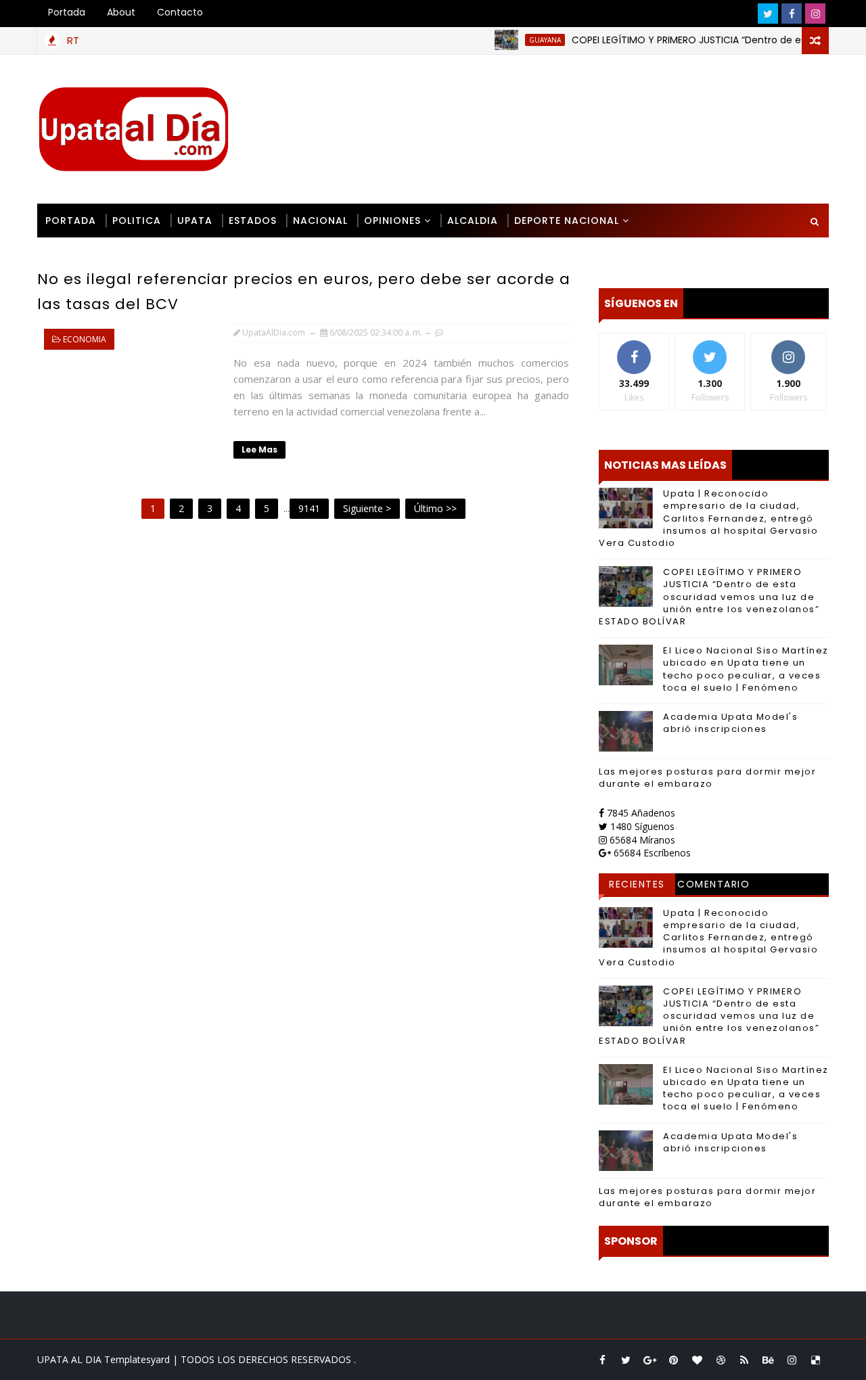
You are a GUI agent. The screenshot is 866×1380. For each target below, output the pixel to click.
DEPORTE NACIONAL (566, 220)
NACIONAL (320, 220)
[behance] (768, 1360)
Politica (136, 220)
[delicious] (815, 1360)
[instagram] (815, 13)
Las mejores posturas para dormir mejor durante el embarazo (707, 777)
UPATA (194, 220)
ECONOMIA (84, 339)
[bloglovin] (697, 1360)
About (121, 12)
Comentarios (713, 886)
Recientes (637, 884)
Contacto (180, 12)
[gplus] (649, 1360)
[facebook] (791, 13)
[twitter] (768, 13)
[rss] (744, 1360)
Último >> (435, 508)
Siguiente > (367, 508)
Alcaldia (472, 220)
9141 (309, 508)
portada (70, 220)
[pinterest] (673, 1360)
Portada (66, 12)
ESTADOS (253, 220)
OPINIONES (392, 220)
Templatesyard (137, 1359)
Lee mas (259, 449)
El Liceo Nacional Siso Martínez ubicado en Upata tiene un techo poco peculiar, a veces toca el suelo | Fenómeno (746, 669)
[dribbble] (720, 1360)
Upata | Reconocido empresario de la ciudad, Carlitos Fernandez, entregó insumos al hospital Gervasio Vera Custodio (708, 518)
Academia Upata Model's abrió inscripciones (730, 722)
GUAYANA (525, 40)
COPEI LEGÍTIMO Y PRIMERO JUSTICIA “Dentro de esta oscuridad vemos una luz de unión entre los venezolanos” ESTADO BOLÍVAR (709, 597)
